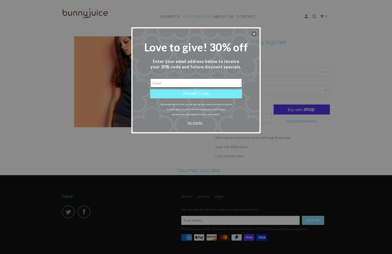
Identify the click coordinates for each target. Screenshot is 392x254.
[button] (254, 34)
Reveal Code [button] (196, 93)
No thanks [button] (195, 123)
